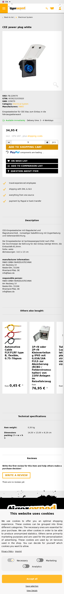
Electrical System (20, 104)
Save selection (32, 586)
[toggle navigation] (4, 8)
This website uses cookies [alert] (32, 513)
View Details (32, 591)
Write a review (16, 475)
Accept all (32, 579)
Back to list (9, 17)
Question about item (24, 171)
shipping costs (35, 136)
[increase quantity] (47, 142)
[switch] (10, 560)
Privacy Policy (7, 551)
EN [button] (6, 2)
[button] (47, 8)
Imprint (18, 551)
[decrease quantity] (9, 142)
